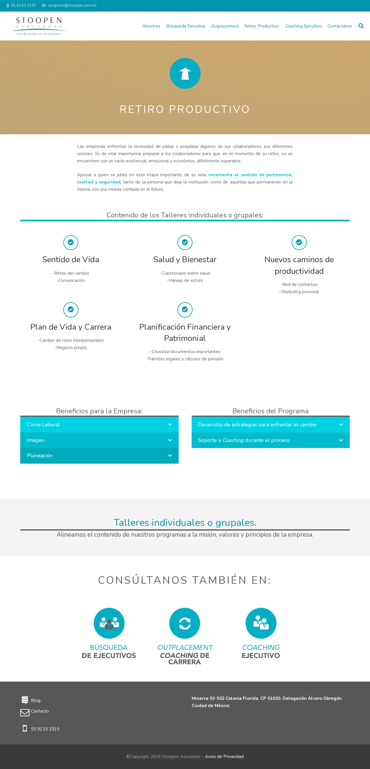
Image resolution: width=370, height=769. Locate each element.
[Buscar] (361, 26)
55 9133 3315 (45, 729)
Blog (35, 700)
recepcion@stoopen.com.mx (72, 5)
